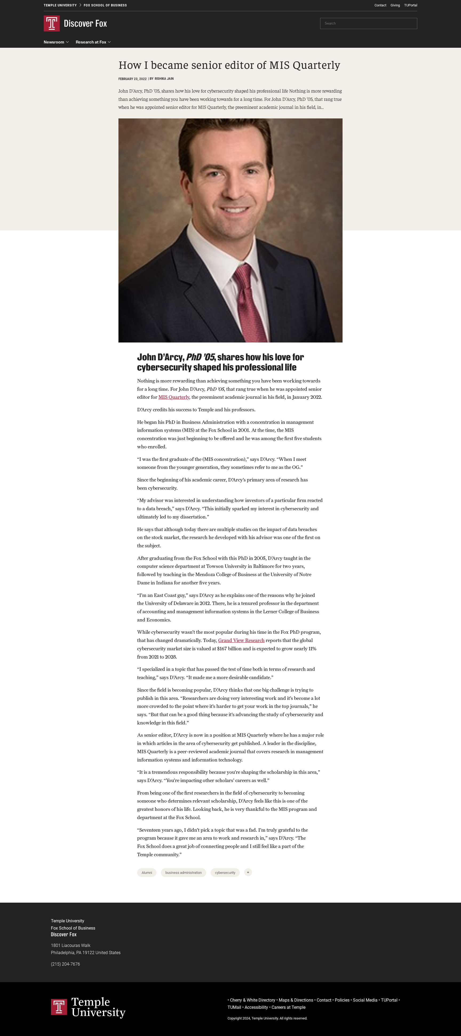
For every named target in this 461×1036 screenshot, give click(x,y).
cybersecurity (225, 873)
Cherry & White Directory (252, 1000)
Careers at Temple (288, 1007)
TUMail (234, 1007)
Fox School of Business (105, 5)
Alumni (147, 873)
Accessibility (256, 1007)
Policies (342, 1000)
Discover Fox (85, 23)
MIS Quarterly (173, 397)
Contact (380, 5)
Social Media (365, 1000)
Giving (395, 5)
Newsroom (54, 42)
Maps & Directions (296, 1000)
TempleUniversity (98, 1006)
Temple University (60, 5)
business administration (183, 873)
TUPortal (410, 5)
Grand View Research (241, 640)
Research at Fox (91, 42)
